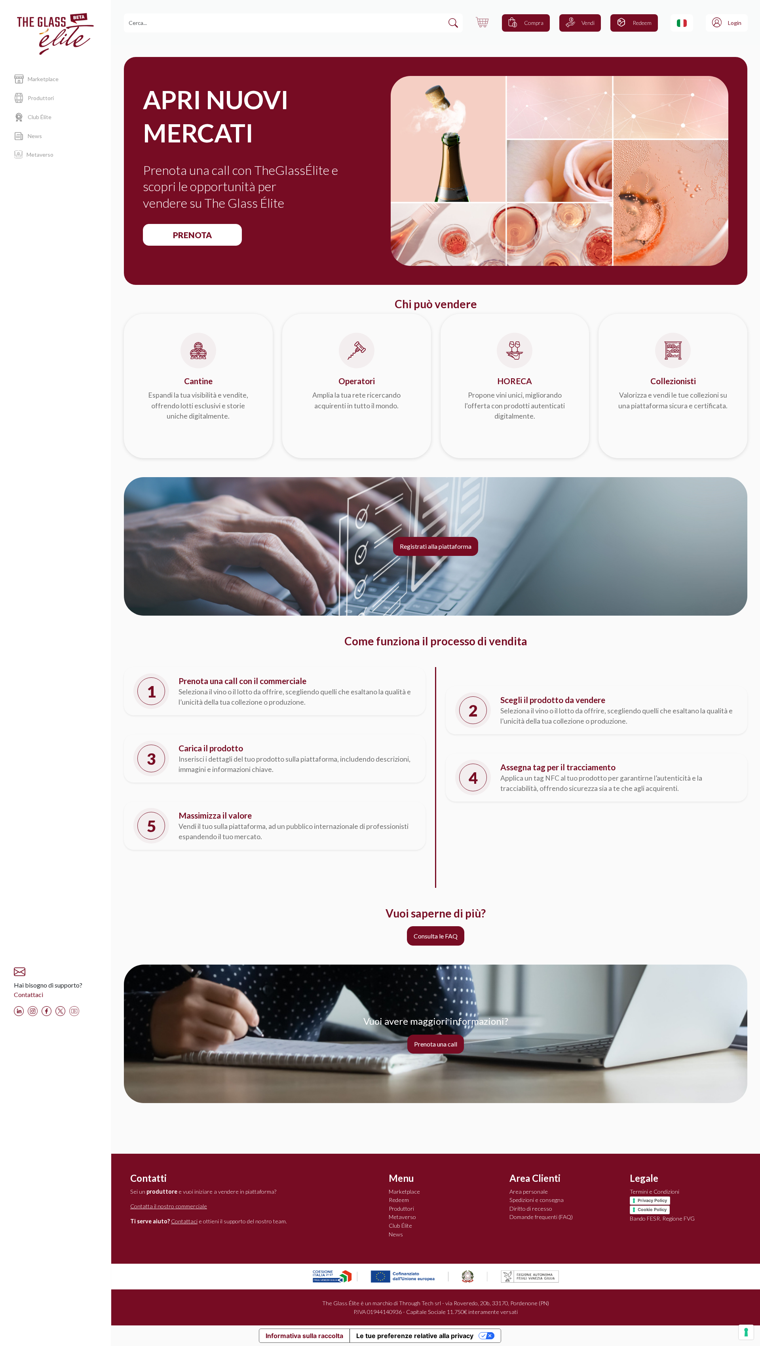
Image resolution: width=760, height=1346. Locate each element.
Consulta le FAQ (436, 936)
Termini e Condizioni (654, 1191)
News (396, 1234)
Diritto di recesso (530, 1208)
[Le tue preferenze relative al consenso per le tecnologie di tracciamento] (746, 1332)
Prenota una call (435, 1044)
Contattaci (28, 994)
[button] (682, 23)
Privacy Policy (652, 1200)
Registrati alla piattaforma (435, 546)
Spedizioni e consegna (536, 1199)
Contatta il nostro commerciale (168, 1206)
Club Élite (400, 1225)
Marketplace (404, 1191)
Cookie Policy (652, 1209)
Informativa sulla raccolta (304, 1336)
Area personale (528, 1191)
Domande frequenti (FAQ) (541, 1216)
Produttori (401, 1208)
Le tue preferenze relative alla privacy (414, 1336)
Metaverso (402, 1216)
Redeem (399, 1199)
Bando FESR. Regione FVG (662, 1218)
